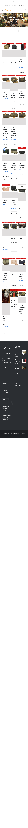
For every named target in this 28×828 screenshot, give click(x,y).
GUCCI (4, 419)
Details (6, 70)
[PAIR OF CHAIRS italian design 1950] (6, 302)
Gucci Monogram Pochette (22, 165)
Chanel (9, 415)
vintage (4, 422)
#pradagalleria (6, 406)
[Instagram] (7, 367)
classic (4, 417)
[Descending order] (19, 31)
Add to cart (4, 178)
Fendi (8, 417)
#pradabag (9, 403)
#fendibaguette (6, 388)
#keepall (4, 397)
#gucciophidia (5, 392)
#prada (4, 403)
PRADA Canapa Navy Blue (21, 276)
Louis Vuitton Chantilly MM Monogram (13, 97)
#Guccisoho (5, 394)
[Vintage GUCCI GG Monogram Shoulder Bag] (14, 154)
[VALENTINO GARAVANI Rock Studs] (22, 192)
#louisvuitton (5, 399)
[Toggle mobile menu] (25, 10)
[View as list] (15, 37)
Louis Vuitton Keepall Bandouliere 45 (22, 131)
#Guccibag (5, 390)
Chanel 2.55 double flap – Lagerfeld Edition (14, 242)
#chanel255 (5, 383)
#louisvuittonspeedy (7, 401)
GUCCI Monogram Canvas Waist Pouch (22, 309)
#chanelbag (5, 385)
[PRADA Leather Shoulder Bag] (14, 191)
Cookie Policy (18, 385)
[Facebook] (5, 367)
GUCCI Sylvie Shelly (5, 165)
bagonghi (5, 415)
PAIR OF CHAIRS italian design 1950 (5, 320)
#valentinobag (5, 410)
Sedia (8, 419)
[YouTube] (9, 367)
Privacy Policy (18, 383)
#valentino (5, 408)
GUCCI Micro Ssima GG (13, 60)
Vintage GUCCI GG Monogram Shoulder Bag (13, 167)
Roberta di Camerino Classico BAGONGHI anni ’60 (14, 302)
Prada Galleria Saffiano (13, 276)
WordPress (14, 434)
